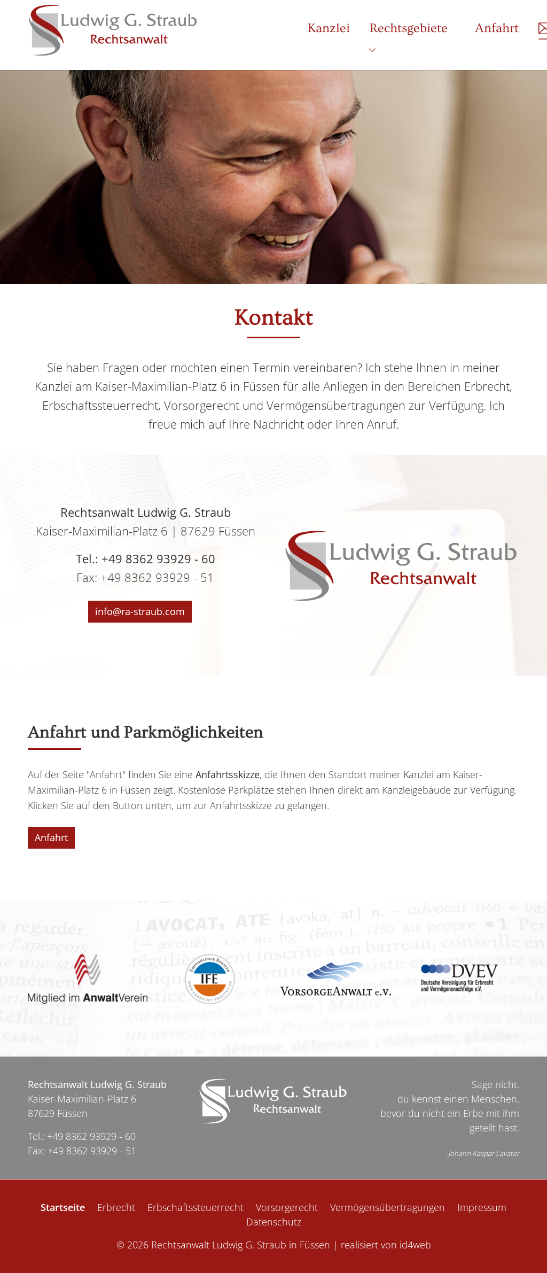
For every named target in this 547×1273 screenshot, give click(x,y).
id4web (415, 1244)
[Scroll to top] (521, 1247)
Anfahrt (51, 837)
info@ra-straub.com (140, 611)
